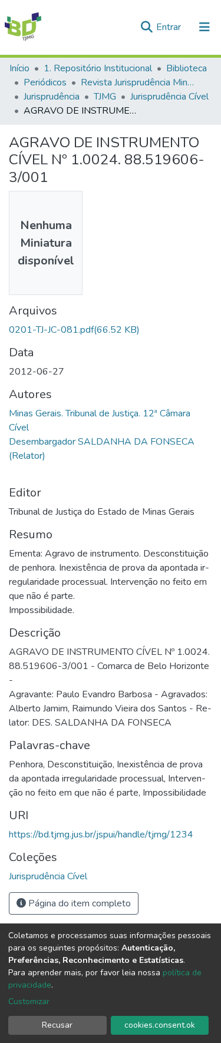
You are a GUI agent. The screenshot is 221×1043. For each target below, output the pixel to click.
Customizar (29, 1001)
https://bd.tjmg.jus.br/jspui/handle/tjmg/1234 (101, 834)
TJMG (105, 96)
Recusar (57, 1025)
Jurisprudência (52, 96)
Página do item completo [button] (78, 903)
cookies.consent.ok (159, 1025)
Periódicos (45, 82)
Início (19, 68)
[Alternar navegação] (204, 27)
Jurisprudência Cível (169, 96)
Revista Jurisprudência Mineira (140, 82)
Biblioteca (186, 68)
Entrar (169, 27)
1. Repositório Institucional (98, 68)
